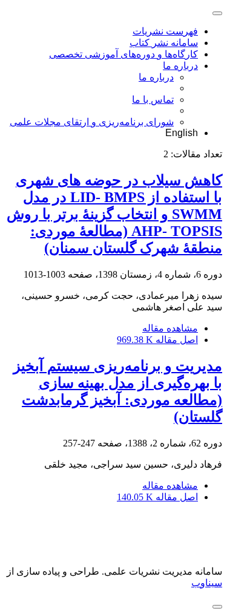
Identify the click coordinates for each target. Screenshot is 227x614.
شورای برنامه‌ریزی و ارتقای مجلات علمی (92, 122)
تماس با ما (153, 99)
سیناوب (206, 583)
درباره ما (180, 65)
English (181, 133)
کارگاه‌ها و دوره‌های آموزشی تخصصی (123, 54)
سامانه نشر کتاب (164, 43)
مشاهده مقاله (170, 328)
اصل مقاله (157, 340)
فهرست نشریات (165, 31)
